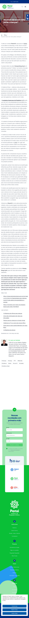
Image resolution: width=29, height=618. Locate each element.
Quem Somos (14, 530)
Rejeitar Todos (14, 609)
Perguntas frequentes (14, 553)
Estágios (14, 572)
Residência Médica (14, 569)
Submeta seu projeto (14, 547)
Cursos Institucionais (14, 567)
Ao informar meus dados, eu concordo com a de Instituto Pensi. (15, 450)
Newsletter (14, 592)
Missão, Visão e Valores (14, 533)
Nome (7, 427)
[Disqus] (14, 388)
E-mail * (8, 438)
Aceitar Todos (15, 613)
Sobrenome (9, 433)
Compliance (14, 536)
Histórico (14, 527)
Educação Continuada (14, 575)
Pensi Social (14, 555)
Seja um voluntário (14, 550)
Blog (5, 35)
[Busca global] (22, 6)
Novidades (14, 589)
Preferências (14, 606)
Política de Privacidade (15, 449)
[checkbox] (6, 448)
